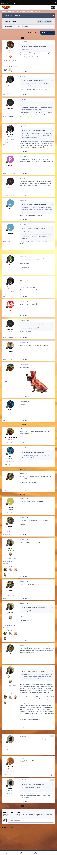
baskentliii (10, 108)
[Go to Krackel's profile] (10, 304)
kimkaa (10, 482)
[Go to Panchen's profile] (10, 345)
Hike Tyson (10, 410)
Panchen (10, 351)
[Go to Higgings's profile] (10, 542)
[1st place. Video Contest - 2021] (10, 70)
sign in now (36, 814)
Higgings (10, 548)
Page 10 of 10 (29, 38)
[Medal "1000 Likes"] (10, 569)
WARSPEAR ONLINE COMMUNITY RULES (15, 15)
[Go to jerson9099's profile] (10, 501)
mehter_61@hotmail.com (10, 437)
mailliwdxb (10, 265)
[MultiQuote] (20, 71)
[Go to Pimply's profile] (10, 159)
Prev (7, 38)
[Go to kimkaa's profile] (10, 476)
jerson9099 (10, 507)
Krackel (10, 310)
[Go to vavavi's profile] (10, 44)
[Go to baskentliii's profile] (10, 102)
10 (22, 38)
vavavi (10, 50)
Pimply (10, 165)
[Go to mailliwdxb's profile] (10, 259)
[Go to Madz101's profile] (10, 761)
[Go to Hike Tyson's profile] (10, 404)
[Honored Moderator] (5, 575)
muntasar (9, 26)
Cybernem (10, 85)
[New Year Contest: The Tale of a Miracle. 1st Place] (5, 569)
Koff (10, 456)
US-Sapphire (28, 26)
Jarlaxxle (10, 209)
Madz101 (10, 767)
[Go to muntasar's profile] (6, 26)
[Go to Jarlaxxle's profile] (10, 203)
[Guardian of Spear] (5, 70)
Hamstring (10, 373)
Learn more (3, 2)
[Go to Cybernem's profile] (10, 79)
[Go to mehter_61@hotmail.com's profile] (10, 431)
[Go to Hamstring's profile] (10, 367)
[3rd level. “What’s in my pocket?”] (15, 569)
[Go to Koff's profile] (10, 450)
